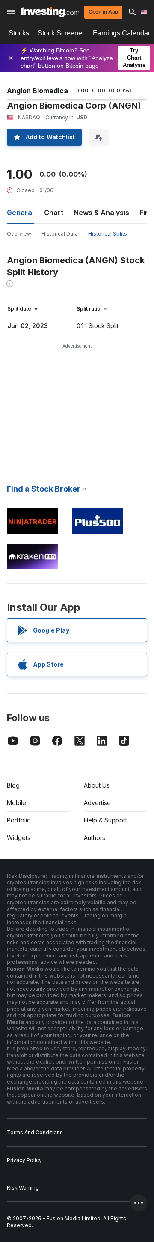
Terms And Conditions (35, 1132)
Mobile (16, 802)
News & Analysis (101, 212)
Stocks (19, 33)
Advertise (97, 802)
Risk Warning (23, 1187)
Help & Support (105, 820)
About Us (97, 785)
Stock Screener (61, 33)
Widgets (18, 837)
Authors (94, 837)
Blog (13, 785)
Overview (19, 233)
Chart (53, 212)
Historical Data (59, 233)
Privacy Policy (24, 1160)
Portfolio (19, 820)
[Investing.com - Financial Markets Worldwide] (50, 12)
